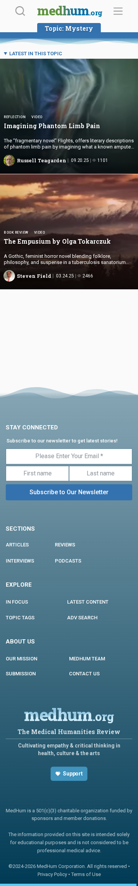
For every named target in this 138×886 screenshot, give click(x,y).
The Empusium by (58, 241)
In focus (17, 602)
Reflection (15, 117)
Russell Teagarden (41, 160)
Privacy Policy (52, 874)
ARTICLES (17, 545)
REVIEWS (65, 545)
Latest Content (87, 602)
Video (37, 117)
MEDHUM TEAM (87, 659)
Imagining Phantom (52, 126)
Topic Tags (20, 617)
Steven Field (34, 276)
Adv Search (82, 617)
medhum (69, 11)
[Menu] (118, 11)
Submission (21, 673)
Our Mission (21, 659)
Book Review (16, 232)
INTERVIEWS (20, 561)
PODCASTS (68, 561)
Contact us (84, 673)
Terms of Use (86, 874)
